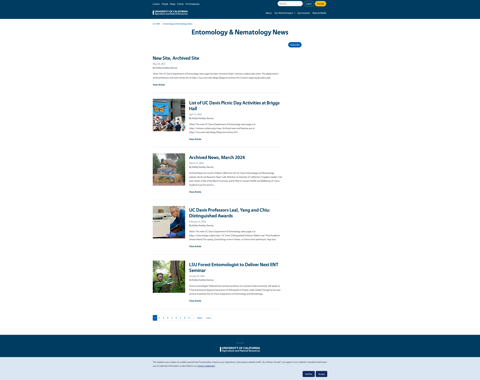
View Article (159, 84)
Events (180, 3)
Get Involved (303, 12)
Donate (320, 3)
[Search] (301, 3)
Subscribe (295, 44)
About (269, 12)
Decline (308, 373)
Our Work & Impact (283, 12)
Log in (309, 3)
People (165, 3)
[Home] (170, 13)
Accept (321, 373)
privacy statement (206, 365)
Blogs (172, 3)
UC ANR (156, 23)
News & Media (319, 12)
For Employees (193, 3)
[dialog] (240, 368)
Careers (156, 3)
